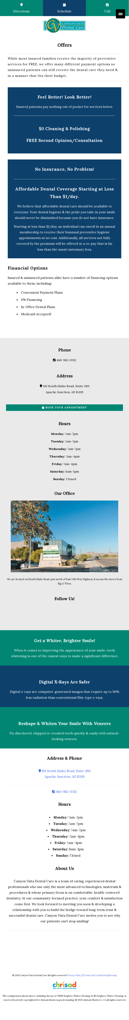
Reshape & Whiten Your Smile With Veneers (64, 723)
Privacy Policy (74, 975)
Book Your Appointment (65, 407)
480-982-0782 (66, 360)
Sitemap (112, 975)
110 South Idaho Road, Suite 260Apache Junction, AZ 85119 (66, 774)
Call (107, 11)
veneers (70, 739)
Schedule (64, 11)
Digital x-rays (20, 692)
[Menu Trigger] (120, 13)
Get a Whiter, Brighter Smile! (64, 640)
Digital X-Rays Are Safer (64, 682)
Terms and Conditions (95, 975)
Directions (21, 11)
